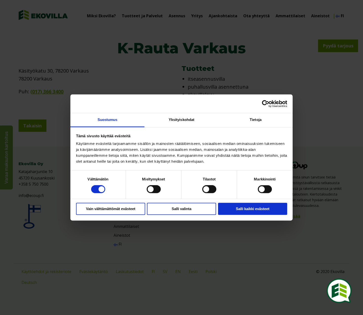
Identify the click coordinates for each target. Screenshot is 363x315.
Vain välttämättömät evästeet (110, 209)
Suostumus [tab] (108, 120)
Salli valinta (181, 209)
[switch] (154, 189)
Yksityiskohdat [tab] (181, 120)
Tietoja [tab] (256, 120)
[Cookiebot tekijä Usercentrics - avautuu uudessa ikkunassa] (265, 103)
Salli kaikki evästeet (252, 209)
